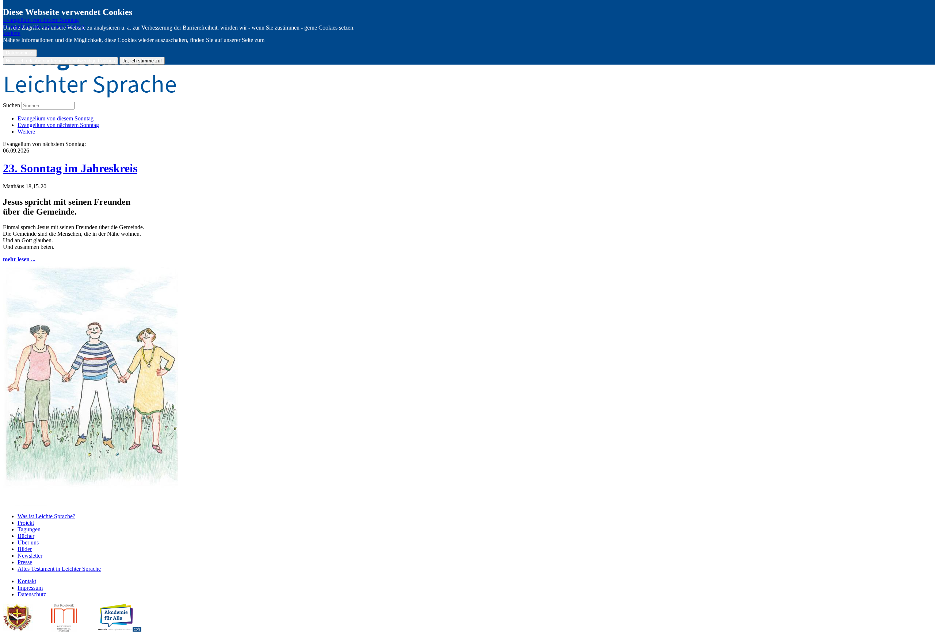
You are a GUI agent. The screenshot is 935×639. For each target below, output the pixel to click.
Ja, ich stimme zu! (142, 60)
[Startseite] (467, 69)
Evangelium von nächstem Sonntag (43, 26)
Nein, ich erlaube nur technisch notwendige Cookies (60, 60)
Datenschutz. (20, 53)
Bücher (26, 536)
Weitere (11, 33)
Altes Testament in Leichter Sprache (59, 569)
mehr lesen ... (19, 259)
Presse (25, 562)
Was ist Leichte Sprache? (46, 516)
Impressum (30, 588)
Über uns (28, 542)
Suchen (12, 105)
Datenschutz (32, 594)
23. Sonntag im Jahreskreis (70, 168)
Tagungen (29, 529)
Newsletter (30, 556)
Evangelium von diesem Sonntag (41, 20)
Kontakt (27, 581)
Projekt (26, 523)
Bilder (25, 549)
